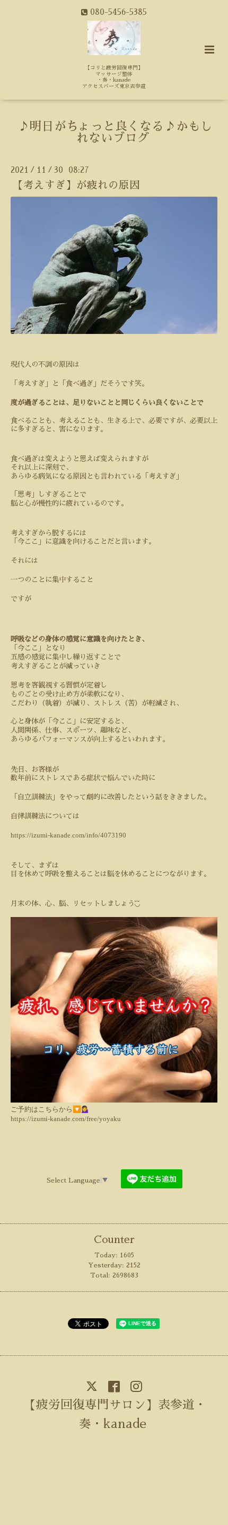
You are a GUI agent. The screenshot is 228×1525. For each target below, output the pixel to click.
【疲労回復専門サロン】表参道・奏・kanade (115, 1414)
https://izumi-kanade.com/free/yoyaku (66, 1119)
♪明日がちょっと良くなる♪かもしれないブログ (115, 132)
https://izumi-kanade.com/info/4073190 (68, 835)
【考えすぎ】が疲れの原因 (76, 185)
